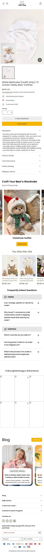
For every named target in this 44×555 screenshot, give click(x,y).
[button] (3, 3)
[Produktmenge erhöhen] (11, 112)
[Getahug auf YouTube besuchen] (14, 522)
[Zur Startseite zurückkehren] (22, 3)
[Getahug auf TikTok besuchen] (10, 522)
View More (36, 440)
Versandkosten (7, 92)
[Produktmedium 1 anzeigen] (8, 72)
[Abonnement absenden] (39, 532)
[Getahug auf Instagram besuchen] (7, 522)
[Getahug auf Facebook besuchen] (3, 522)
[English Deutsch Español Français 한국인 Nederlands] (12, 539)
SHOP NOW (22, 244)
